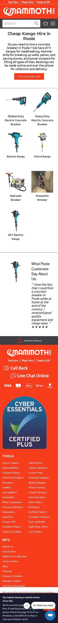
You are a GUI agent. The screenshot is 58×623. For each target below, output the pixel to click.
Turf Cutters (35, 531)
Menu (53, 23)
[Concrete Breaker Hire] (16, 271)
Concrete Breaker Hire (29, 76)
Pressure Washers (12, 507)
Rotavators (8, 511)
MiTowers (34, 507)
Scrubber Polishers (39, 516)
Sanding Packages (39, 477)
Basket (45, 23)
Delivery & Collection (14, 556)
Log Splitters (9, 492)
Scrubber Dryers (11, 526)
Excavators (8, 497)
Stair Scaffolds (37, 521)
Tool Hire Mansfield (13, 585)
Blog (5, 566)
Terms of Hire (10, 561)
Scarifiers (7, 516)
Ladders (6, 487)
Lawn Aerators (37, 497)
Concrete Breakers (13, 477)
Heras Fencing (37, 487)
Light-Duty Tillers (38, 526)
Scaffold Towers (38, 511)
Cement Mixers (11, 472)
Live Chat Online (33, 375)
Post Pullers (35, 502)
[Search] (37, 23)
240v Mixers (36, 462)
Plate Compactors (12, 502)
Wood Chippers (37, 482)
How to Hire (9, 551)
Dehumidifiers (10, 467)
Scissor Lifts (9, 521)
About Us (7, 546)
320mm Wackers (38, 467)
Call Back (19, 367)
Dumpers (7, 482)
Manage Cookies (11, 580)
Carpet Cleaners (38, 492)
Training (7, 570)
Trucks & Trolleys (12, 531)
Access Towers (10, 462)
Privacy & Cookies (12, 575)
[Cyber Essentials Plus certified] (24, 423)
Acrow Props (36, 472)
